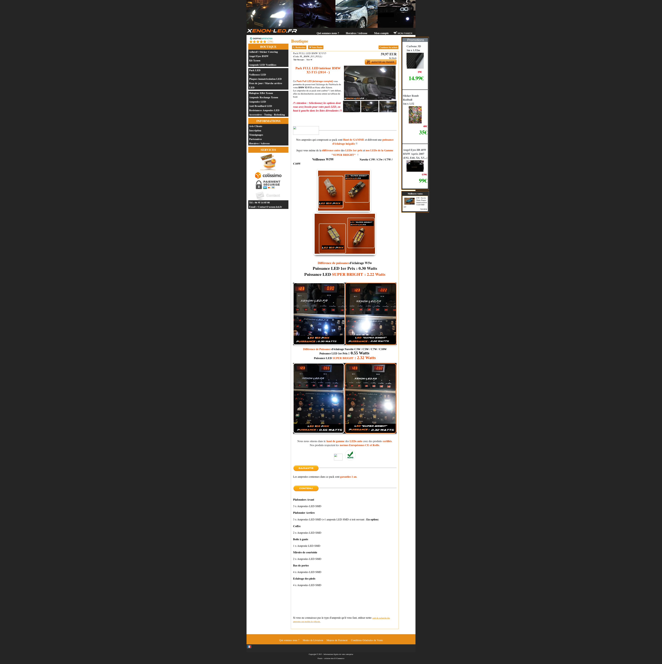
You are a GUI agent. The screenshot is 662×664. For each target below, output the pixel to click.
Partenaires (255, 139)
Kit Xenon (254, 60)
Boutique (268, 46)
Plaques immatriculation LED (265, 79)
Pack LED (254, 70)
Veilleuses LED (257, 74)
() (270, 41)
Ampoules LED (257, 101)
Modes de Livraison (313, 640)
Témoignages (256, 135)
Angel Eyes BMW (259, 56)
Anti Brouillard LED (260, 106)
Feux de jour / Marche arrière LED (265, 85)
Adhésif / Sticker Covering (263, 52)
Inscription (255, 130)
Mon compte (381, 33)
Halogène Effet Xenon (261, 93)
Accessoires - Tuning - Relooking (267, 114)
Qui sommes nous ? (328, 33)
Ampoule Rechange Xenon (263, 97)
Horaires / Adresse (356, 33)
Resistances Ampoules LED (264, 110)
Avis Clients (255, 126)
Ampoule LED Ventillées (262, 65)
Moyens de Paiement (337, 640)
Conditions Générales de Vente (367, 640)
